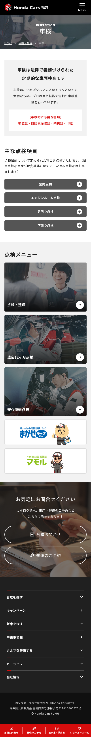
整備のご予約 (48, 555)
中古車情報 (15, 637)
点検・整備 (25, 43)
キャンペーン (16, 610)
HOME (8, 43)
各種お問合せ (48, 534)
